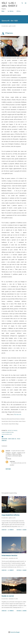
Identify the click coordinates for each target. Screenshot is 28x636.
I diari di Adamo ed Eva (7, 432)
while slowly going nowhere (9, 4)
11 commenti (11, 570)
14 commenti (11, 529)
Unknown (8, 450)
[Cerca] (22, 2)
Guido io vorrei (8, 596)
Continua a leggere (21, 529)
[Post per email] (2, 437)
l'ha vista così (17, 414)
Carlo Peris (12, 461)
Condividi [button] (4, 440)
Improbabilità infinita (10, 515)
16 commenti (11, 610)
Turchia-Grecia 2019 (7, 434)
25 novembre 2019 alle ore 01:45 (18, 463)
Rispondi (8, 469)
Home (3, 11)
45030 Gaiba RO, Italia (14, 438)
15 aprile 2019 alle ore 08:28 (17, 450)
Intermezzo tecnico (9, 555)
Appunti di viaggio (12, 430)
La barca (10, 11)
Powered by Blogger (15, 632)
